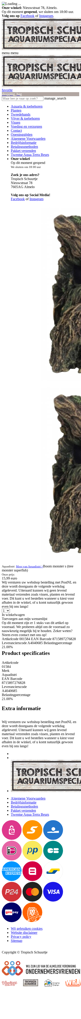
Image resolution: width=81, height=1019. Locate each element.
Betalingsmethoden (24, 147)
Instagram (46, 16)
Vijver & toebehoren (25, 118)
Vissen (15, 122)
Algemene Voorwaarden (28, 138)
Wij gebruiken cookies (27, 928)
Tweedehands (20, 114)
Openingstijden (21, 134)
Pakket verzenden (23, 151)
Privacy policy (21, 936)
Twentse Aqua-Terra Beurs (30, 155)
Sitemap (16, 941)
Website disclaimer (24, 932)
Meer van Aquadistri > (29, 566)
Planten (16, 110)
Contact (16, 130)
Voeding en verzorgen (26, 126)
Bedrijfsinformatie (23, 142)
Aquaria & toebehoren (27, 106)
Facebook (27, 16)
